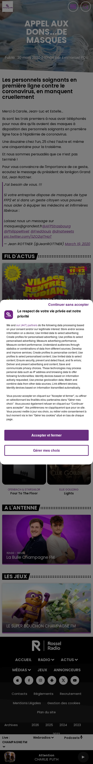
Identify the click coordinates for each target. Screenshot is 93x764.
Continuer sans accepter (68, 304)
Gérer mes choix (46, 450)
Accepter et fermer (46, 435)
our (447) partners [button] (26, 325)
